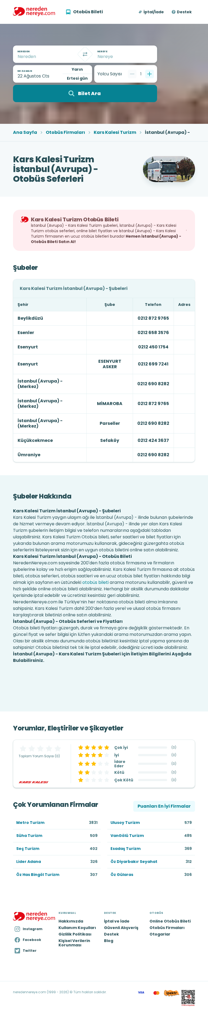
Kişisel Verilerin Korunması (74, 943)
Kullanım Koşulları (77, 927)
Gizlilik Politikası (75, 934)
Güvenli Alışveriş (121, 927)
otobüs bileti (95, 582)
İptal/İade (154, 12)
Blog (108, 940)
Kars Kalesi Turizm (115, 132)
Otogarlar (160, 934)
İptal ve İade (116, 921)
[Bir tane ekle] (149, 74)
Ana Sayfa (25, 132)
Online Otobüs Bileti (170, 921)
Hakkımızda (70, 921)
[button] (151, 12)
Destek (184, 12)
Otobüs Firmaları (65, 132)
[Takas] (85, 54)
